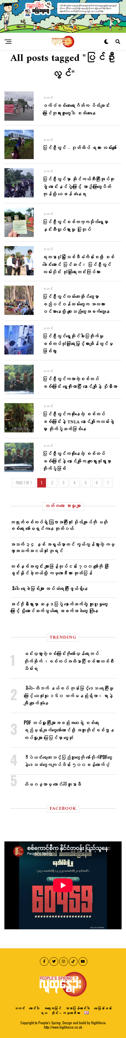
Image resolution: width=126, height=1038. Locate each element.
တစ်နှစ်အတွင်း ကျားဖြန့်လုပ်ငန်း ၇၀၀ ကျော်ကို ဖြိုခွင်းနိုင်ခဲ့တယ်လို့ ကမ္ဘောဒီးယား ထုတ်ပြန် (59, 569)
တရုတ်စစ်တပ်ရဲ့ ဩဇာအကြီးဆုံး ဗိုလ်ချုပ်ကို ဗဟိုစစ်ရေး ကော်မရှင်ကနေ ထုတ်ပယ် (59, 525)
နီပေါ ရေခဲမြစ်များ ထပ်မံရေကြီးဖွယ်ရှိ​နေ (49, 588)
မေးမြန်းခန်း (103, 1007)
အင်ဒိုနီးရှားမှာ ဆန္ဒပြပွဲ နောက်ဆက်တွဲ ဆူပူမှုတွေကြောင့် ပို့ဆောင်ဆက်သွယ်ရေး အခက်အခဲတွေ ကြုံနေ (59, 607)
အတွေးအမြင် (52, 1007)
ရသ (43, 1012)
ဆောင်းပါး (34, 1007)
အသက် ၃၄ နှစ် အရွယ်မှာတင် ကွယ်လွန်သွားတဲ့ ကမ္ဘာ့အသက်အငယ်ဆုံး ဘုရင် (62, 547)
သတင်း (19, 1007)
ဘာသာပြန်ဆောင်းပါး (77, 1007)
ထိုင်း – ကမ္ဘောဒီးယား (65, 1012)
